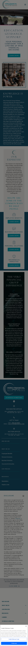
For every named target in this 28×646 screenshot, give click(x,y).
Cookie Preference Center (14, 639)
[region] (14, 635)
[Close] (26, 626)
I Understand (14, 643)
